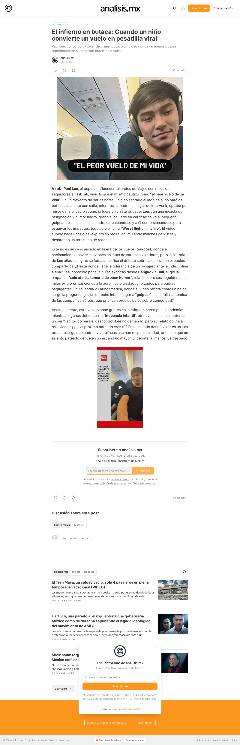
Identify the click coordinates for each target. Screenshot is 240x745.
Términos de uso (120, 695)
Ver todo (61, 688)
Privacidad (30, 740)
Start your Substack (110, 740)
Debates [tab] (89, 571)
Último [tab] (76, 571)
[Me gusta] (55, 70)
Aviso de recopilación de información (106, 698)
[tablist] (69, 525)
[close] (156, 647)
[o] (120, 387)
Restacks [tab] (79, 525)
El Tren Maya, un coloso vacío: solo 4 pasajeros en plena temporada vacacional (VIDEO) (100, 584)
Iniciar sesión (223, 8)
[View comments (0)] (64, 70)
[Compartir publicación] (183, 8)
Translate (60, 24)
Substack (201, 740)
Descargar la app (135, 740)
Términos (42, 740)
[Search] (174, 8)
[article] (120, 594)
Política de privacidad (144, 698)
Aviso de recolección (59, 740)
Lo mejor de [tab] (61, 571)
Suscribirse (199, 8)
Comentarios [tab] (62, 525)
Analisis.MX (67, 58)
